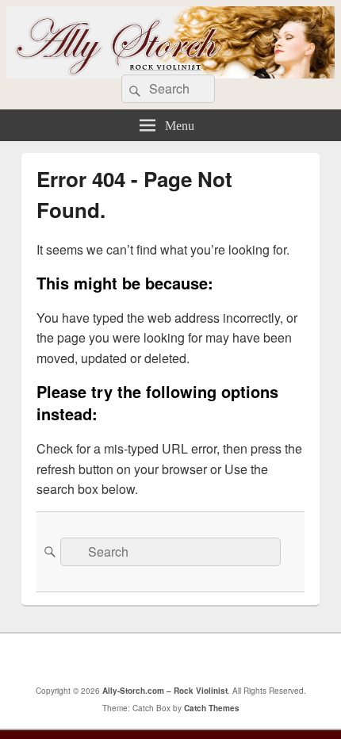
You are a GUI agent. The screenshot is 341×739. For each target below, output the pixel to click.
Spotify (244, 658)
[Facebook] (104, 658)
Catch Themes (211, 708)
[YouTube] (174, 658)
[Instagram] (209, 658)
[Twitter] (139, 658)
